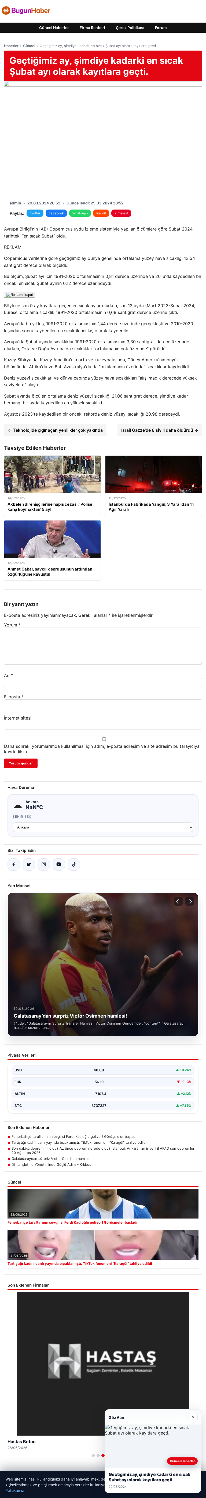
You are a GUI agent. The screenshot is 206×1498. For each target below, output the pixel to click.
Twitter (35, 213)
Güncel (29, 46)
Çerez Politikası (130, 27)
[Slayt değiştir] (93, 1455)
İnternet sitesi (17, 718)
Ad (8, 675)
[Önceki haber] (178, 901)
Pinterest (121, 213)
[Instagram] (44, 864)
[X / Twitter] (29, 864)
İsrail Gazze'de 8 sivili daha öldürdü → (159, 430)
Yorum (12, 625)
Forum (161, 27)
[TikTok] (74, 864)
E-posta (14, 696)
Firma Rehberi (92, 27)
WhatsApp (80, 213)
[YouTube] (59, 864)
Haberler (11, 46)
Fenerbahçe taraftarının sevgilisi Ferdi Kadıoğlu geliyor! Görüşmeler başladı (74, 1136)
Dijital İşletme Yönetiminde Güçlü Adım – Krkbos (51, 1164)
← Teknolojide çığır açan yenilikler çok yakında (55, 430)
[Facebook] (14, 864)
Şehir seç (22, 816)
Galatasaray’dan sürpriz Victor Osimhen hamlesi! (51, 1158)
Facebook (56, 213)
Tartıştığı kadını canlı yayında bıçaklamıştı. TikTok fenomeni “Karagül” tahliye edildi (79, 1142)
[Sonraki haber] (189, 901)
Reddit (101, 213)
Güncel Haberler (54, 27)
